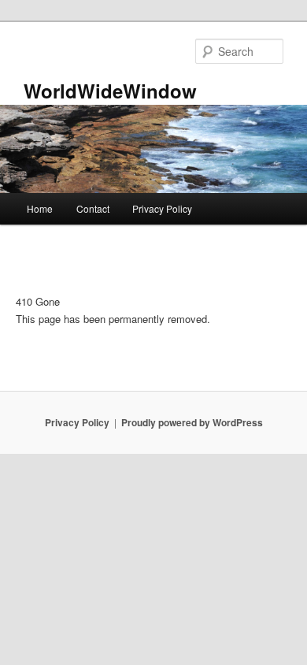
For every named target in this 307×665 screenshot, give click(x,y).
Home (40, 208)
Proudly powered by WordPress (192, 422)
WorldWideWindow (110, 90)
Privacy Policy (162, 208)
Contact (92, 208)
